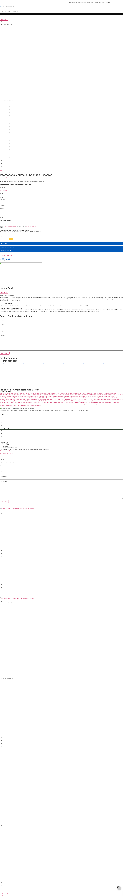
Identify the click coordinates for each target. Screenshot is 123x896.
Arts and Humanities (10, 49)
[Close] (1, 170)
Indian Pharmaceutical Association (18, 126)
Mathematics (8, 50)
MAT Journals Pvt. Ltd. (15, 137)
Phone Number (3, 476)
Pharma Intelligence (15, 143)
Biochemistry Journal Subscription (83, 393)
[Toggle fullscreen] (3, 893)
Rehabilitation (8, 84)
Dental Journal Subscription (60, 399)
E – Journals (5, 541)
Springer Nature (14, 154)
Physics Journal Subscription (110, 393)
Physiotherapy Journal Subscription (89, 396)
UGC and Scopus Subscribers (7, 454)
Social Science (8, 81)
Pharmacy (7, 77)
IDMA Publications (14, 121)
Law (6, 47)
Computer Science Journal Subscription (10, 402)
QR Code (7, 547)
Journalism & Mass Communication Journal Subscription (39, 399)
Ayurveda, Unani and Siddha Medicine (14, 30)
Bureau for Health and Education (18, 115)
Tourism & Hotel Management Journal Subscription (53, 400)
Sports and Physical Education (12, 72)
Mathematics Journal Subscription (56, 396)
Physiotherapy (8, 35)
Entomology (8, 95)
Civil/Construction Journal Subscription (50, 404)
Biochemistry (8, 61)
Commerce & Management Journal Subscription (94, 399)
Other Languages (9, 98)
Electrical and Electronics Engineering (14, 41)
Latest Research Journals (19, 394)
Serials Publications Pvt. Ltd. (17, 152)
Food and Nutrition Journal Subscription (54, 402)
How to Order (6, 542)
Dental (6, 94)
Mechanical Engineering (11, 52)
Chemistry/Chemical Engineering (13, 66)
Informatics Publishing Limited (17, 129)
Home (4, 21)
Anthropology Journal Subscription (39, 396)
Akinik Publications (14, 106)
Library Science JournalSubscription (92, 394)
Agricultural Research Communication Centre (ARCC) (23, 104)
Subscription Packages (8, 162)
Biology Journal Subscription (114, 399)
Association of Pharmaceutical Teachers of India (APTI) (23, 112)
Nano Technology (9, 73)
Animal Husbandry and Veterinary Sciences (15, 39)
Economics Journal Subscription (34, 394)
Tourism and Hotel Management (13, 87)
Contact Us (5, 165)
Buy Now (11, 239)
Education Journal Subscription (20, 393)
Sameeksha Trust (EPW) (16, 151)
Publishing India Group (15, 118)
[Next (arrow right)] (3, 895)
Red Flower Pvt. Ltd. (15, 146)
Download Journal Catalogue (7, 247)
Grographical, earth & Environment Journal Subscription (55, 394)
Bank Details (8, 545)
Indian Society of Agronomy (17, 128)
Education (7, 97)
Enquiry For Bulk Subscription (8, 255)
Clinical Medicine (9, 67)
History (7, 75)
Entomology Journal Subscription (14, 405)
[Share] (6, 893)
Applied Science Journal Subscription (69, 404)
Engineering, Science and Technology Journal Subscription (93, 404)
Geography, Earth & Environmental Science (15, 44)
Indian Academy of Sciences (17, 123)
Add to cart (4, 239)
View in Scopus (3, 190)
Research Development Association (18, 148)
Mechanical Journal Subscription (75, 399)
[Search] (1, 14)
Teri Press (12, 157)
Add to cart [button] (10, 372)
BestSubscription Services (6, 394)
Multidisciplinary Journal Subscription (32, 405)
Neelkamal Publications (16, 141)
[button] (61, 552)
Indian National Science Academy (18, 124)
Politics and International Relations (13, 32)
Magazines (5, 160)
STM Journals (13, 155)
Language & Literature (10, 46)
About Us (5, 22)
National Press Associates (16, 140)
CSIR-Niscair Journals (15, 117)
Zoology (7, 89)
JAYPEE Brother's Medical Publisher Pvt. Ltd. (21, 135)
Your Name (2, 465)
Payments (5, 544)
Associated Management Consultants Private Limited (23, 111)
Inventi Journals (14, 132)
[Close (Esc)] (8, 893)
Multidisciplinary (9, 55)
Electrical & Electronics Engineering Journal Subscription (80, 400)
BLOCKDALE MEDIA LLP (16, 114)
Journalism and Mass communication (14, 86)
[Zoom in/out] (1, 893)
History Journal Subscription (76, 394)
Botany (7, 63)
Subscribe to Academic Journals (72, 396)
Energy (7, 70)
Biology (7, 64)
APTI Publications (14, 107)
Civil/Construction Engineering (12, 36)
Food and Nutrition (9, 78)
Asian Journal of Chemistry (16, 109)
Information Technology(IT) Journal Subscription (32, 402)
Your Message (3, 481)
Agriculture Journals (10, 26)
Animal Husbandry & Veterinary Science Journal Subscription (79, 402)
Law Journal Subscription (100, 400)
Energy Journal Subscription (38, 397)
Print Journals (6, 513)
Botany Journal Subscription (34, 400)
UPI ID (6, 548)
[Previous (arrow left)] (1, 895)
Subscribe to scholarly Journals (109, 394)
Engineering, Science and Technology (14, 43)
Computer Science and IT (11, 38)
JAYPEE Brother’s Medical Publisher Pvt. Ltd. (16, 720)
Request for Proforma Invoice (7, 250)
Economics (7, 69)
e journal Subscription (97, 393)
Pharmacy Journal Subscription (67, 393)
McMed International (15, 138)
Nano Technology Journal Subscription (16, 399)
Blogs (4, 168)
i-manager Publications (15, 120)
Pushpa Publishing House (16, 145)
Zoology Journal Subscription (35, 393)
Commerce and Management (12, 92)
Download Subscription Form (7, 243)
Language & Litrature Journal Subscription (10, 397)
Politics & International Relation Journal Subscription (17, 396)
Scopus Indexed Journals (11, 27)
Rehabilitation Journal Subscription (51, 393)
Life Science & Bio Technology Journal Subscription (58, 397)
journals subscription (25, 397)
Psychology (8, 60)
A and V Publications (15, 103)
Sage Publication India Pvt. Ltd (17, 149)
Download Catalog (7, 166)
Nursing (7, 56)
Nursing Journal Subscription (78, 397)
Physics (7, 83)
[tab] (4, 292)
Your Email (2, 471)
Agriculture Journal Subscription (106, 396)
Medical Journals (9, 53)
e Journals (5, 163)
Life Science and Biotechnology (12, 80)
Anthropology (8, 33)
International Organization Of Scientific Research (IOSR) (23, 131)
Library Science (9, 90)
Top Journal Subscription (91, 397)
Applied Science (9, 58)
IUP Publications (14, 134)
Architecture (8, 29)
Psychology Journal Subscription (106, 397)
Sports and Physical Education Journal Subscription (27, 404)
